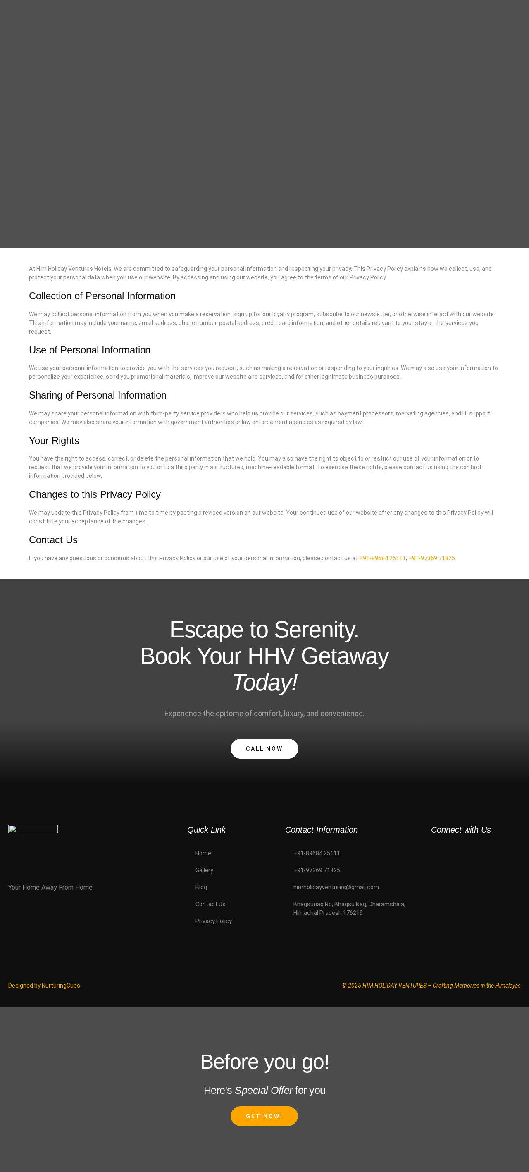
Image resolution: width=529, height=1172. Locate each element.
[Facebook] (441, 876)
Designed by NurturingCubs (44, 985)
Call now (264, 748)
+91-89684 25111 (382, 558)
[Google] (479, 876)
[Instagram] (479, 853)
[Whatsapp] (441, 853)
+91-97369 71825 (431, 558)
